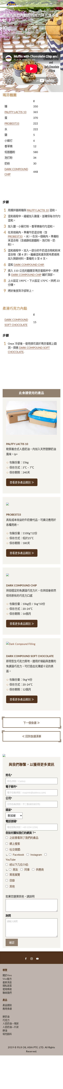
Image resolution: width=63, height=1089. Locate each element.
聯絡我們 (7, 992)
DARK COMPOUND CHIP (26, 275)
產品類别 (7, 1005)
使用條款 (7, 989)
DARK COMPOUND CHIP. (29, 265)
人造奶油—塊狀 (11, 1023)
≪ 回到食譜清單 (31, 44)
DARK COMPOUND (16, 320)
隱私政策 (7, 985)
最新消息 (7, 982)
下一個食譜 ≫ (31, 30)
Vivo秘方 (7, 979)
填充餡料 (7, 1034)
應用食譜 (7, 1008)
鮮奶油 (6, 1016)
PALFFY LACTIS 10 (15, 112)
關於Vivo (7, 975)
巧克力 (6, 1020)
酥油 (5, 1030)
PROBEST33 (12, 123)
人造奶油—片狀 (11, 1027)
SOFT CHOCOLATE (16, 325)
